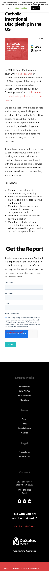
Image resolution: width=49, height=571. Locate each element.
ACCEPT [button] (35, 8)
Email (24, 493)
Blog (25, 423)
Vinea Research (24, 73)
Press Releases (24, 428)
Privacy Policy (24, 451)
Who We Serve (24, 395)
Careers (24, 432)
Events (24, 419)
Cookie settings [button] (21, 8)
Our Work (24, 399)
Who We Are (24, 390)
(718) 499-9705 (24, 490)
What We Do (24, 386)
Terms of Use (24, 456)
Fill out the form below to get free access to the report (23, 96)
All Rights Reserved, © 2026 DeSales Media (21, 568)
